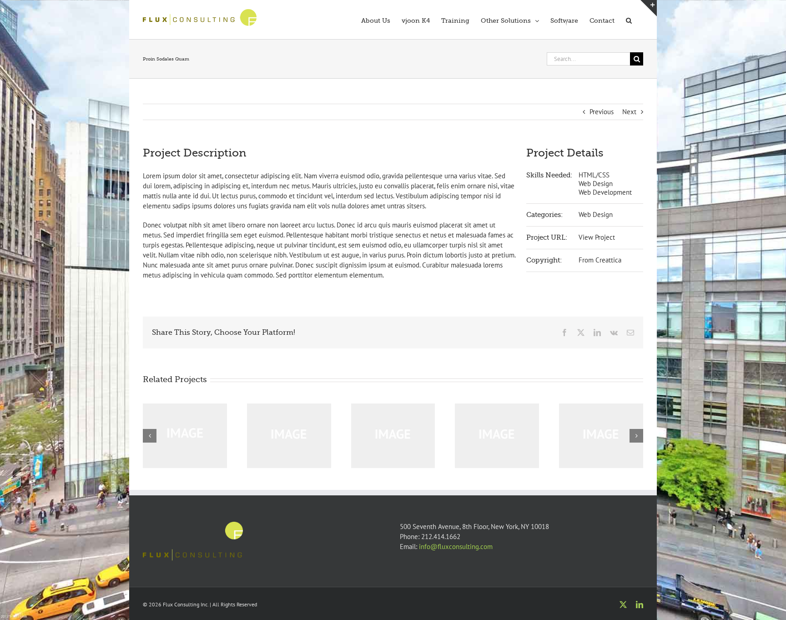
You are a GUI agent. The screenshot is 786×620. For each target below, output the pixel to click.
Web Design (596, 183)
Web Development (605, 192)
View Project (597, 237)
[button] (629, 19)
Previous (602, 111)
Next (629, 111)
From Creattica (600, 260)
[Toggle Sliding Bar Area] (648, 8)
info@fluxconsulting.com (456, 546)
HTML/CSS (594, 175)
